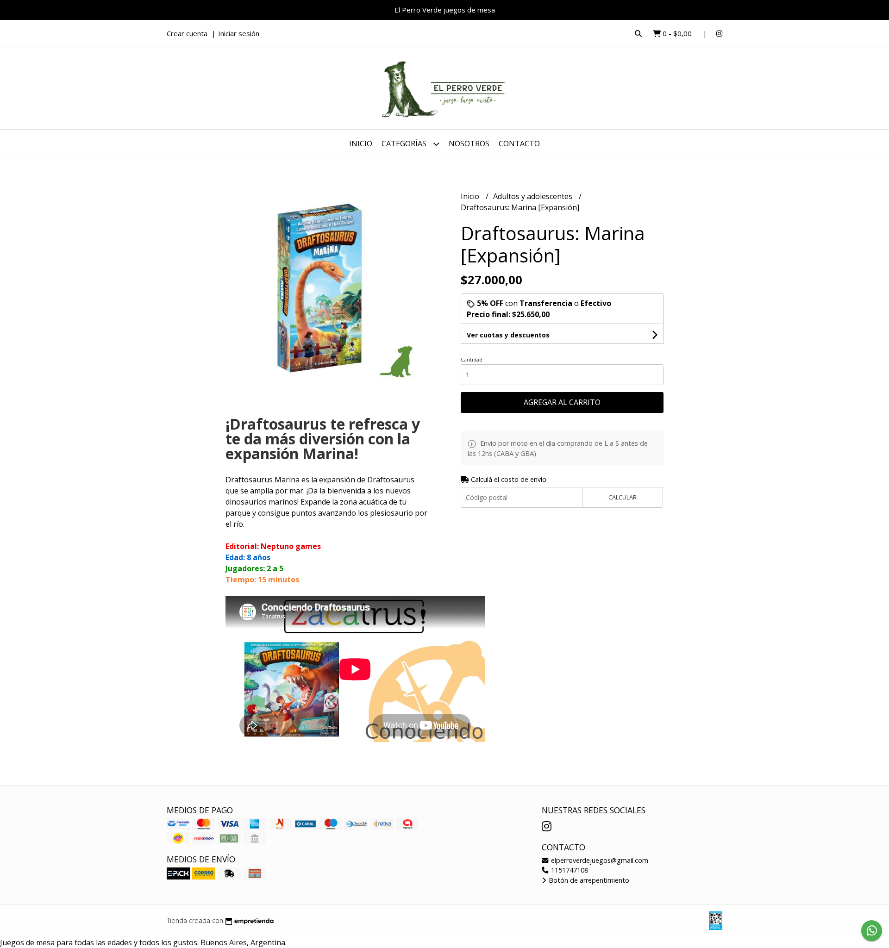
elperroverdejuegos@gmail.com (598, 860)
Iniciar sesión (238, 33)
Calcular (622, 497)
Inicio (360, 143)
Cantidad (471, 359)
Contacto (519, 143)
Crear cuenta (187, 33)
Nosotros (469, 143)
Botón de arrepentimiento (588, 880)
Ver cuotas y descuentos (508, 335)
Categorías (405, 143)
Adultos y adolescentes (533, 196)
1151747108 (568, 870)
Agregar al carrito (562, 402)
